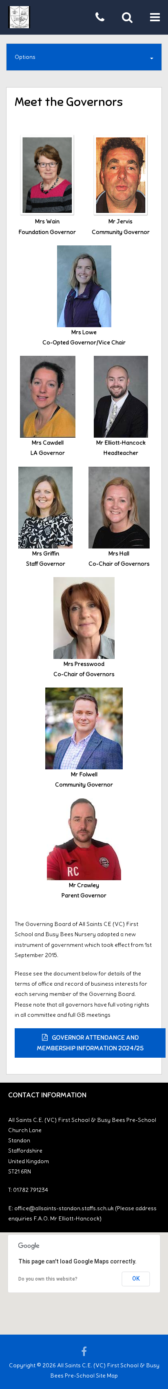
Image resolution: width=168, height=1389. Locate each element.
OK (136, 1278)
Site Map (107, 1375)
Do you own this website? (47, 1279)
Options (25, 57)
